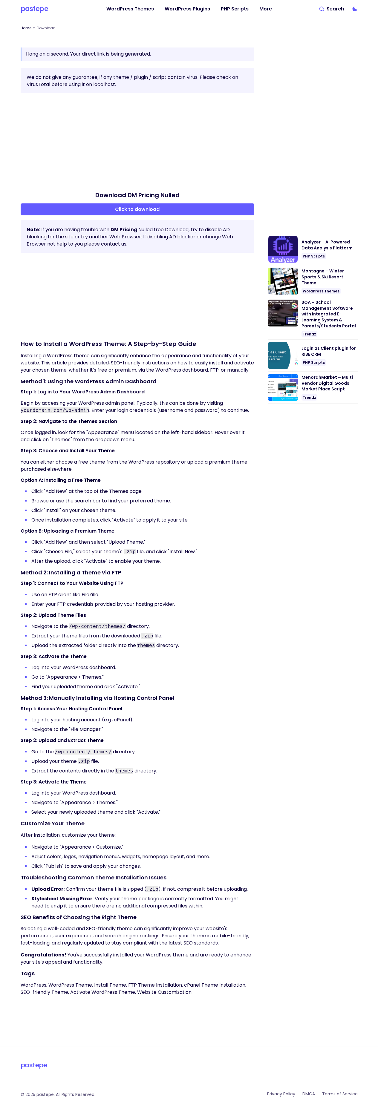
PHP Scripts (314, 256)
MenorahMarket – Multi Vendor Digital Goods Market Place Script (327, 383)
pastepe (34, 8)
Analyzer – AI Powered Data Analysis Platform (327, 245)
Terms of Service (340, 1094)
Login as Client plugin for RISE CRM (329, 351)
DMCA (308, 1094)
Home (26, 27)
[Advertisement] (137, 142)
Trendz (309, 334)
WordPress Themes (321, 291)
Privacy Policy (281, 1094)
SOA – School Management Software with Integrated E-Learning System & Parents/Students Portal (329, 314)
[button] (332, 9)
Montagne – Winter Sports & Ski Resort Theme (323, 277)
